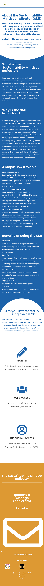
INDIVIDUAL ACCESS (22, 438)
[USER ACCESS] (22, 389)
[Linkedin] (22, 566)
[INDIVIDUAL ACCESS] (22, 430)
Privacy (22, 575)
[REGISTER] (22, 352)
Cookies (22, 577)
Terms (22, 579)
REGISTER (22, 360)
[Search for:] (39, 4)
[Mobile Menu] (36, 4)
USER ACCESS (22, 397)
